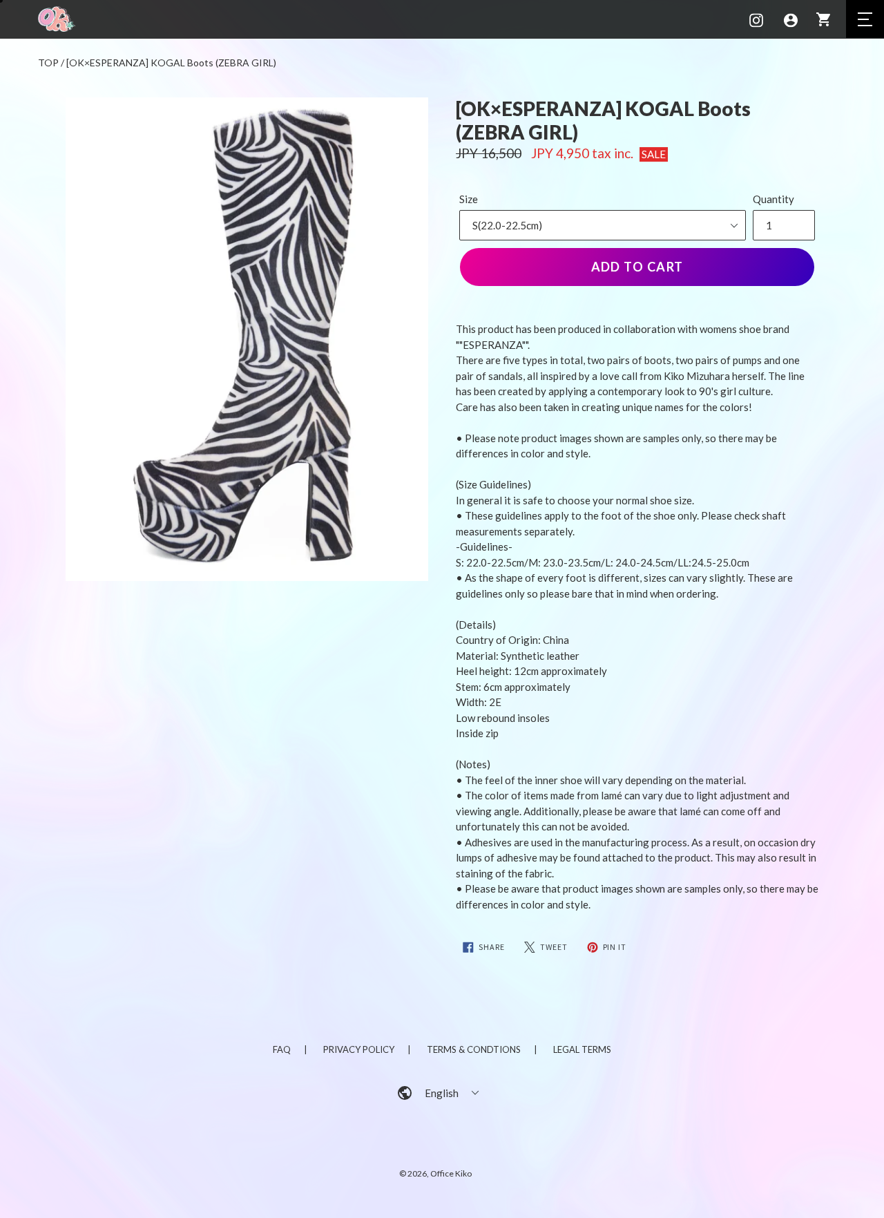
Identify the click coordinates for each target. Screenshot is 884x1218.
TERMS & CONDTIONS (474, 1049)
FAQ (282, 1049)
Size (468, 199)
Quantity (773, 199)
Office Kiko (451, 1173)
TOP (48, 62)
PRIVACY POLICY (358, 1049)
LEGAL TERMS (582, 1049)
